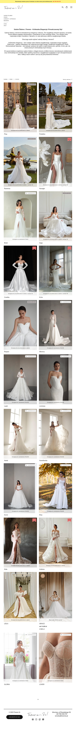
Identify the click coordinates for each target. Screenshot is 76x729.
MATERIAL (6, 20)
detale (11, 79)
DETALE (6, 22)
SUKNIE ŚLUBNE (8, 15)
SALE (5, 25)
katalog (5, 79)
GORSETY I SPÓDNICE (10, 18)
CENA (5, 23)
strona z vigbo (38, 724)
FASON (5, 17)
